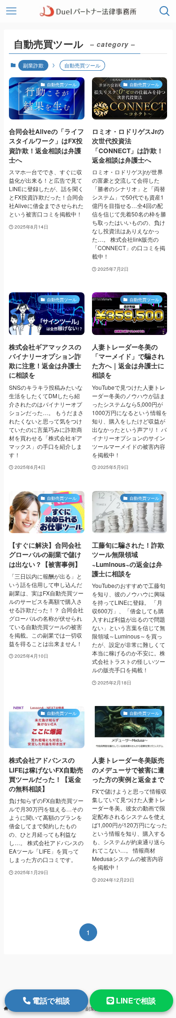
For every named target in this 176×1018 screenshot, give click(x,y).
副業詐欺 (33, 65)
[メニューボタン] (11, 11)
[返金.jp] (88, 11)
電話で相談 (50, 1000)
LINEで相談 (135, 1000)
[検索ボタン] (164, 11)
